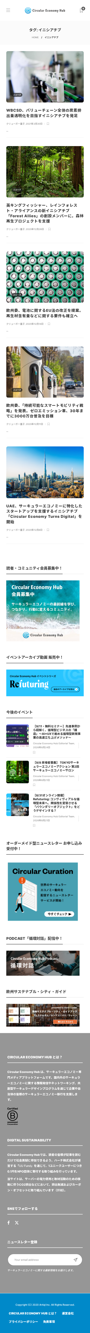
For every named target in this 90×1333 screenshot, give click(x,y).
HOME (35, 37)
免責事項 (49, 1321)
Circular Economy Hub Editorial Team (53, 743)
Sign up (75, 1259)
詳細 (60, 1190)
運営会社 (68, 1313)
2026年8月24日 (41, 747)
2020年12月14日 (35, 323)
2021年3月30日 (34, 123)
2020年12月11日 (34, 424)
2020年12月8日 (34, 529)
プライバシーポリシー (23, 1321)
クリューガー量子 (15, 123)
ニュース (17, 94)
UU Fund (25, 1165)
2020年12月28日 (35, 229)
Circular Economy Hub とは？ (33, 1313)
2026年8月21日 (41, 780)
